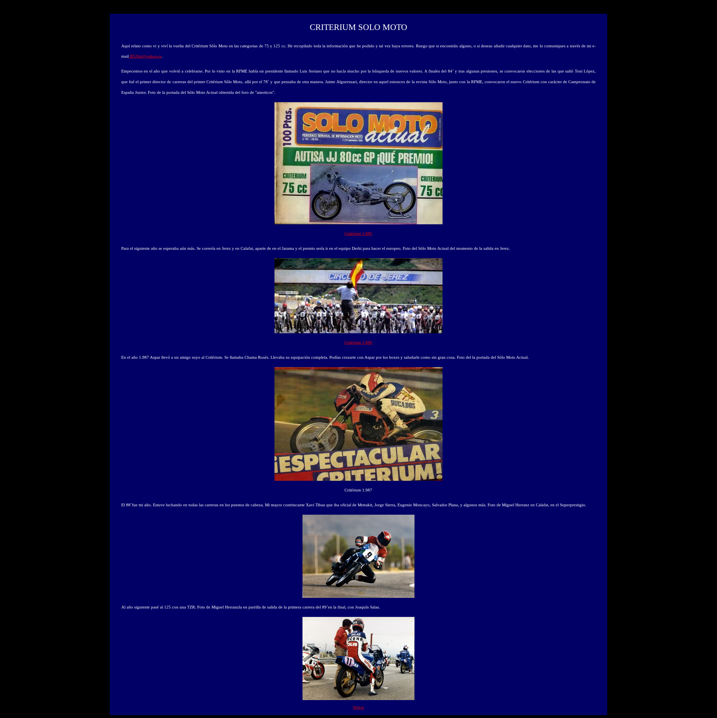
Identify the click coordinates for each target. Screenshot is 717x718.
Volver (358, 707)
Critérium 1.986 (358, 342)
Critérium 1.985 (358, 233)
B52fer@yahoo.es (145, 56)
